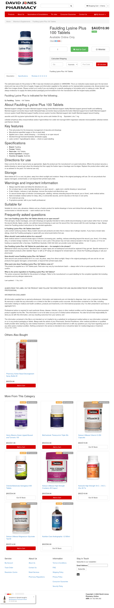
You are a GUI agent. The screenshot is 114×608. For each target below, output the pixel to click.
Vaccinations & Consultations (37, 14)
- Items (96, 6)
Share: (52, 41)
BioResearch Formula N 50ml (18, 599)
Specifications (23, 76)
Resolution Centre (11, 572)
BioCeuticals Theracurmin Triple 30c (55, 435)
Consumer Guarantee (68, 14)
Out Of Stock (93, 447)
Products (11, 14)
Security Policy (58, 586)
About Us (21, 14)
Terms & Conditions (59, 563)
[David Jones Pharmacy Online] (21, 4)
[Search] (71, 6)
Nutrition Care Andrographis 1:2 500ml (56, 536)
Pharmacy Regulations (37, 577)
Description (10, 76)
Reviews (35, 76)
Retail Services (34, 572)
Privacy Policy (57, 577)
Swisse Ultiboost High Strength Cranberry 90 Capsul (53, 486)
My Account (9, 563)
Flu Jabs (54, 14)
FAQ (54, 567)
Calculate (102, 64)
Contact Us (83, 14)
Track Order (9, 567)
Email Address (82, 565)
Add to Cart (80, 49)
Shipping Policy (58, 572)
